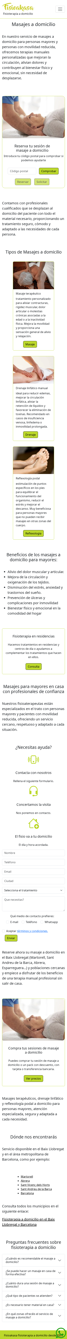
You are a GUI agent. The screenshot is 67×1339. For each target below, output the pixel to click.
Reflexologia (33, 533)
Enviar (11, 938)
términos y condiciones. (32, 931)
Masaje (30, 344)
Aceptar (27, 931)
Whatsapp (51, 922)
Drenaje (30, 435)
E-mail (14, 922)
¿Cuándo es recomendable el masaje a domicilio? (30, 1260)
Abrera (25, 1181)
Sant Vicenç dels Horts (35, 1185)
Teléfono (31, 922)
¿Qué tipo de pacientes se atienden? (29, 1296)
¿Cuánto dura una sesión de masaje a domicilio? (30, 1284)
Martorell (27, 1176)
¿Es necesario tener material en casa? (30, 1305)
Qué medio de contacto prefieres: (32, 916)
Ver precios (33, 1078)
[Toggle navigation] (60, 9)
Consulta (33, 666)
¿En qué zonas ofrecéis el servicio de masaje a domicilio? (29, 1315)
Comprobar (48, 171)
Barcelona (27, 1193)
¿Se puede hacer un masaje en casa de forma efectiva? (30, 1272)
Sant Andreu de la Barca (36, 1189)
